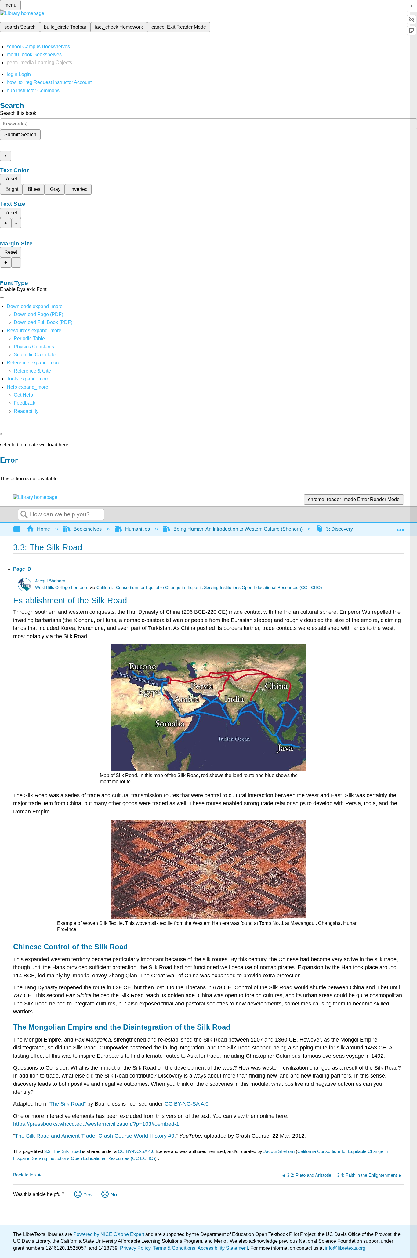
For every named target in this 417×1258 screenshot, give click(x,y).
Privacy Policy (135, 1248)
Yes (87, 1194)
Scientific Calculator (35, 354)
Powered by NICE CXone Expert (109, 1234)
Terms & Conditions (174, 1248)
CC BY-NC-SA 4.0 (187, 1104)
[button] (24, 402)
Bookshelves (87, 529)
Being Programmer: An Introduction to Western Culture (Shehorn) (238, 529)
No (114, 1194)
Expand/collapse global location (400, 527)
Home (43, 529)
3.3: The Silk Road (62, 1151)
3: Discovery (339, 529)
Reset (10, 178)
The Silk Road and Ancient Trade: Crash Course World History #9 (94, 1136)
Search (24, 515)
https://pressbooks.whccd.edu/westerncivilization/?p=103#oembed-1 (96, 1124)
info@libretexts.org (344, 1248)
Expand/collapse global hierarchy (20, 529)
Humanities (137, 529)
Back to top (24, 1174)
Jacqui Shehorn (50, 581)
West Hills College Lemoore (62, 587)
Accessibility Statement (223, 1248)
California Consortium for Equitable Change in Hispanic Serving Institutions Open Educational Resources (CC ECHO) (209, 587)
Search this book (18, 113)
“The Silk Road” (67, 1104)
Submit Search (20, 134)
